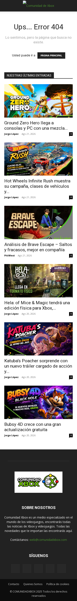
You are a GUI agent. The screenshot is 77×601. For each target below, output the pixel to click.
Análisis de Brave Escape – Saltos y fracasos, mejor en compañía (38, 247)
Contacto (13, 584)
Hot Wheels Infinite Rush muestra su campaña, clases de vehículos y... (37, 186)
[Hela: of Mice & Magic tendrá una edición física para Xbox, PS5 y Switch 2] (38, 280)
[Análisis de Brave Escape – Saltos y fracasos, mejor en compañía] (38, 222)
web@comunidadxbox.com (48, 540)
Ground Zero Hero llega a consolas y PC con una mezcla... (36, 125)
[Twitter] (50, 568)
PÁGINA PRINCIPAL (51, 55)
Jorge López (11, 133)
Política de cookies (57, 584)
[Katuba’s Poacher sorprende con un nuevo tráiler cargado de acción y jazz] (38, 339)
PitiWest (9, 255)
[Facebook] (15, 568)
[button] (7, 5)
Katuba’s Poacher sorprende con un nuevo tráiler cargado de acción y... (38, 366)
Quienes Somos (32, 584)
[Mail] (27, 568)
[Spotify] (38, 568)
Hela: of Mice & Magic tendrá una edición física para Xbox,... (37, 305)
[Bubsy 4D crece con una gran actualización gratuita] (38, 402)
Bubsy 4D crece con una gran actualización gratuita (32, 427)
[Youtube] (61, 568)
